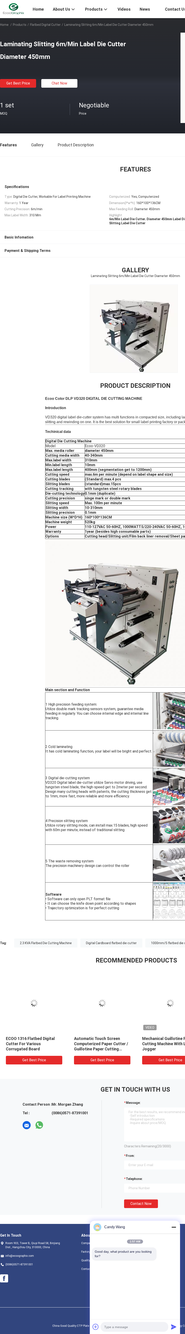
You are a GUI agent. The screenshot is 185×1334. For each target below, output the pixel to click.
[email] (27, 1125)
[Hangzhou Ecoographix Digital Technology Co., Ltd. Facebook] (4, 1278)
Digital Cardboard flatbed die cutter (111, 943)
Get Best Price (18, 83)
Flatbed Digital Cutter (45, 25)
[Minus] (173, 1227)
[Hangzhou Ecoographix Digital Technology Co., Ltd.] (13, 8)
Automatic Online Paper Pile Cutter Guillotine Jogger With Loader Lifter (93, 1043)
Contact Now (141, 1203)
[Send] (173, 1327)
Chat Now (59, 83)
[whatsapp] (39, 1125)
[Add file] (95, 1327)
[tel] (52, 1125)
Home (4, 25)
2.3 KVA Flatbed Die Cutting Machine (46, 943)
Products (19, 25)
